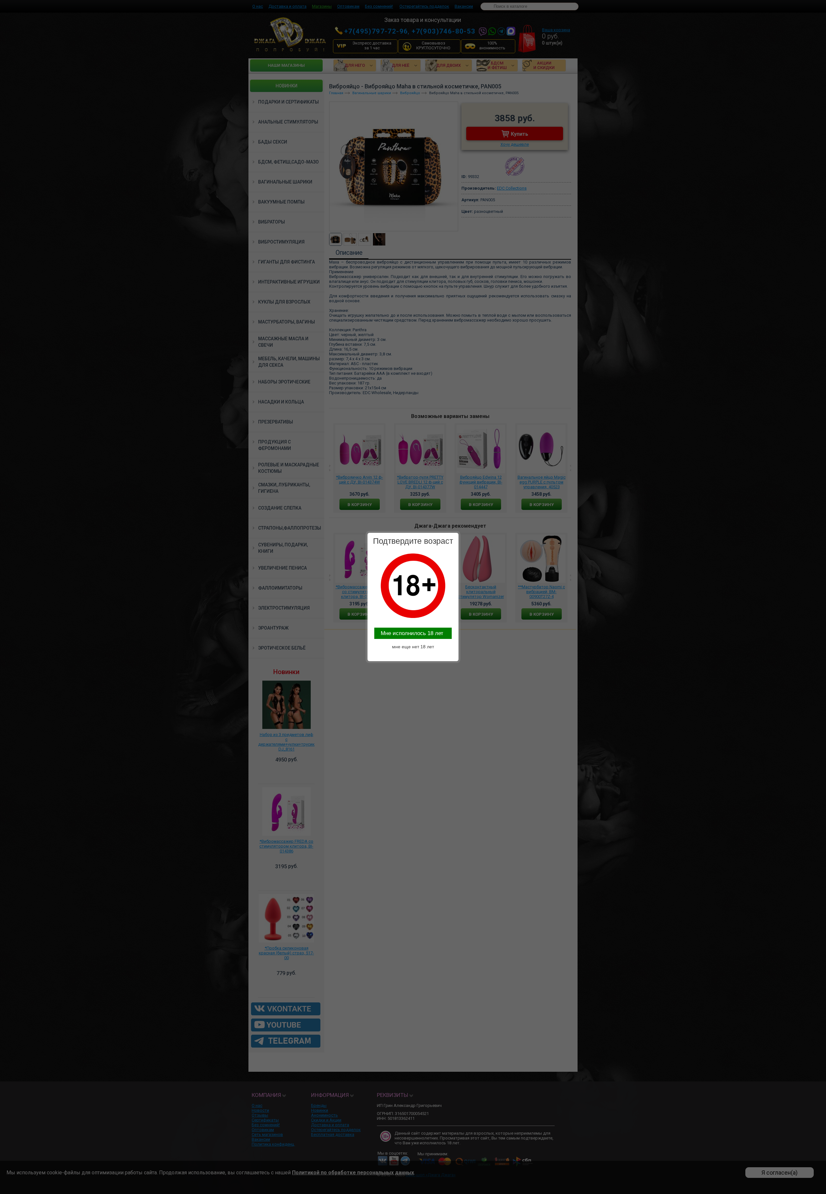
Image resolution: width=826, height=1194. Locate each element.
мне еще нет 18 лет (413, 646)
